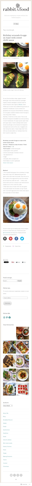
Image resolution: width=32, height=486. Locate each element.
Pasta (4, 449)
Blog (4, 416)
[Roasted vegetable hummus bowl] (22, 375)
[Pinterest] (7, 317)
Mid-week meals (7, 443)
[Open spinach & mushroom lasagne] (22, 361)
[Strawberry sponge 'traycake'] (22, 389)
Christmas (6, 466)
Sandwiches (6, 430)
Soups (4, 426)
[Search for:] (10, 281)
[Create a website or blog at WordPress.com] (16, 479)
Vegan (4, 453)
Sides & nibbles (7, 440)
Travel (5, 459)
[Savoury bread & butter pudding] (9, 347)
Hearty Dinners (7, 446)
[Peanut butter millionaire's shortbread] (9, 361)
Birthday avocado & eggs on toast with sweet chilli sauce (15, 37)
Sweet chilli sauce (8, 162)
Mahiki (20, 104)
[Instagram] (4, 317)
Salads (5, 423)
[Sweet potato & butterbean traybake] (22, 347)
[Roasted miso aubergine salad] (9, 375)
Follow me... (7, 288)
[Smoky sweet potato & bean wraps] (9, 389)
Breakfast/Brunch (8, 420)
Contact (5, 463)
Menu (16, 24)
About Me (5, 413)
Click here (7, 303)
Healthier (5, 433)
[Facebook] (9, 317)
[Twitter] (14, 475)
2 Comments (15, 58)
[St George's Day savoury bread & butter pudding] (9, 333)
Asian (4, 436)
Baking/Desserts (7, 456)
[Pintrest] (21, 475)
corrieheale (6, 232)
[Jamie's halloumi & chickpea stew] (22, 333)
